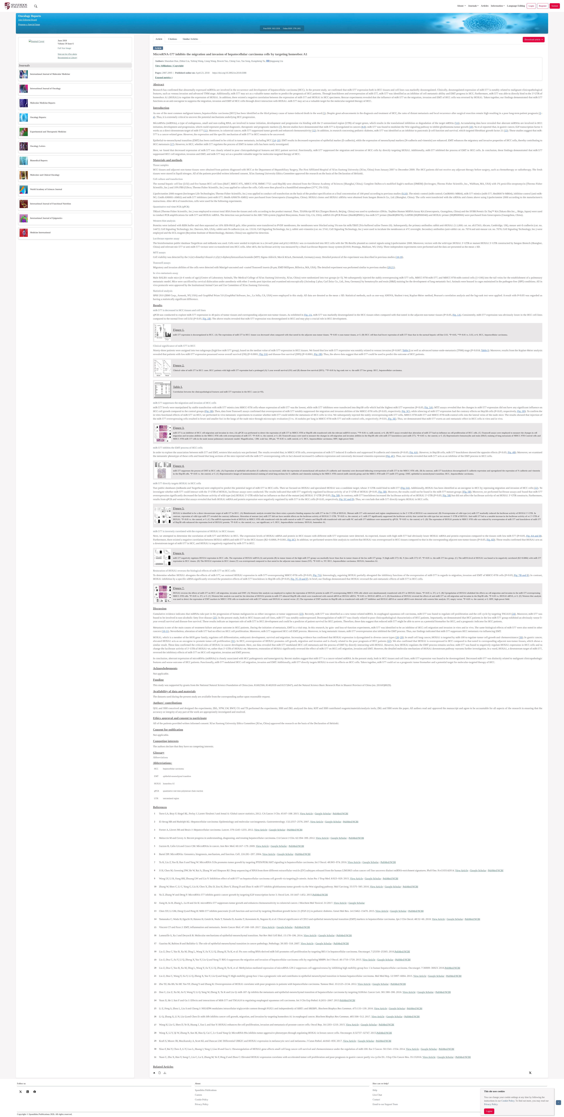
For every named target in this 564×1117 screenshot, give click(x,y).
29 (401, 637)
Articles (485, 6)
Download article (533, 39)
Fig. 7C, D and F (299, 579)
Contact (376, 1099)
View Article (306, 813)
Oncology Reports (29, 15)
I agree (489, 1111)
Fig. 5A (405, 488)
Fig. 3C (405, 411)
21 (392, 267)
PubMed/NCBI (340, 813)
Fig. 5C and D (346, 499)
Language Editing (516, 6)
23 (301, 614)
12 (314, 130)
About (460, 6)
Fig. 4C (390, 456)
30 (521, 637)
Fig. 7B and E (521, 575)
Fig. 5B (382, 491)
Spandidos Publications (205, 1090)
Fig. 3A (428, 407)
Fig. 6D (490, 539)
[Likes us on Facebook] (34, 1091)
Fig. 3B (209, 411)
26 (397, 637)
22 (536, 488)
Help (375, 1090)
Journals (472, 6)
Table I (406, 350)
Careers (198, 1095)
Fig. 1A (308, 314)
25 (215, 617)
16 (278, 140)
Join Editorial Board (27, 20)
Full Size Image (64, 48)
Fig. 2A (263, 354)
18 (397, 257)
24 (513, 614)
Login (531, 6)
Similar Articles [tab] (190, 39)
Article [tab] (159, 39)
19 (401, 257)
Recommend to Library (67, 58)
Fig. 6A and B (533, 535)
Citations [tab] (172, 39)
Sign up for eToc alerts (67, 54)
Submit (555, 6)
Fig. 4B (511, 452)
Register (543, 6)
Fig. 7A (317, 575)
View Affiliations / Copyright (169, 66)
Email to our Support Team (385, 1104)
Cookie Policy (507, 1101)
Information (497, 6)
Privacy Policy (490, 1104)
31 (233, 641)
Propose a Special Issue (29, 24)
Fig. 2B (318, 354)
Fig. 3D (521, 411)
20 (389, 267)
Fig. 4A (413, 452)
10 (471, 126)
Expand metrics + (164, 77)
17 (172, 144)
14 (274, 140)
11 (205, 130)
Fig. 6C (291, 539)
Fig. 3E (391, 418)
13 (506, 130)
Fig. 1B (206, 318)
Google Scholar (323, 813)
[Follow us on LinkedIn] (27, 1091)
